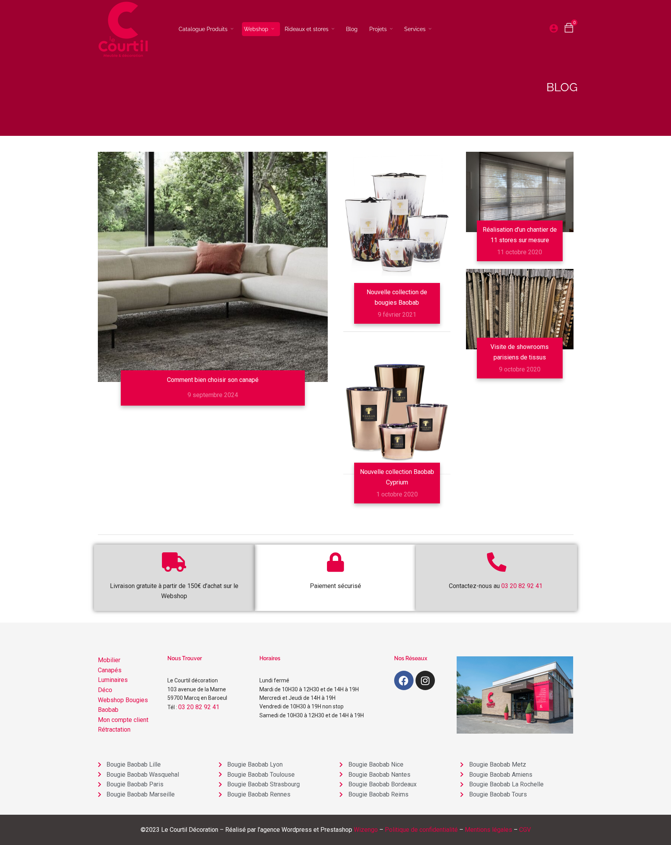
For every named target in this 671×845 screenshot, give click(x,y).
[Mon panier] (569, 29)
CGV (525, 829)
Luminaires (113, 680)
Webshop (256, 29)
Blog (352, 29)
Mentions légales (488, 829)
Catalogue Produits (203, 29)
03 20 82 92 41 (198, 707)
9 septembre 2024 (213, 395)
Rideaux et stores (307, 29)
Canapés (110, 670)
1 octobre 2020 (397, 494)
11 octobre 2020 (519, 252)
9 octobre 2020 (520, 369)
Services (415, 29)
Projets (378, 29)
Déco (105, 690)
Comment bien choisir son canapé (213, 379)
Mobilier (109, 660)
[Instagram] (425, 680)
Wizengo (366, 829)
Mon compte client (123, 720)
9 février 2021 (397, 314)
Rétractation (114, 729)
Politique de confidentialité (421, 829)
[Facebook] (404, 680)
